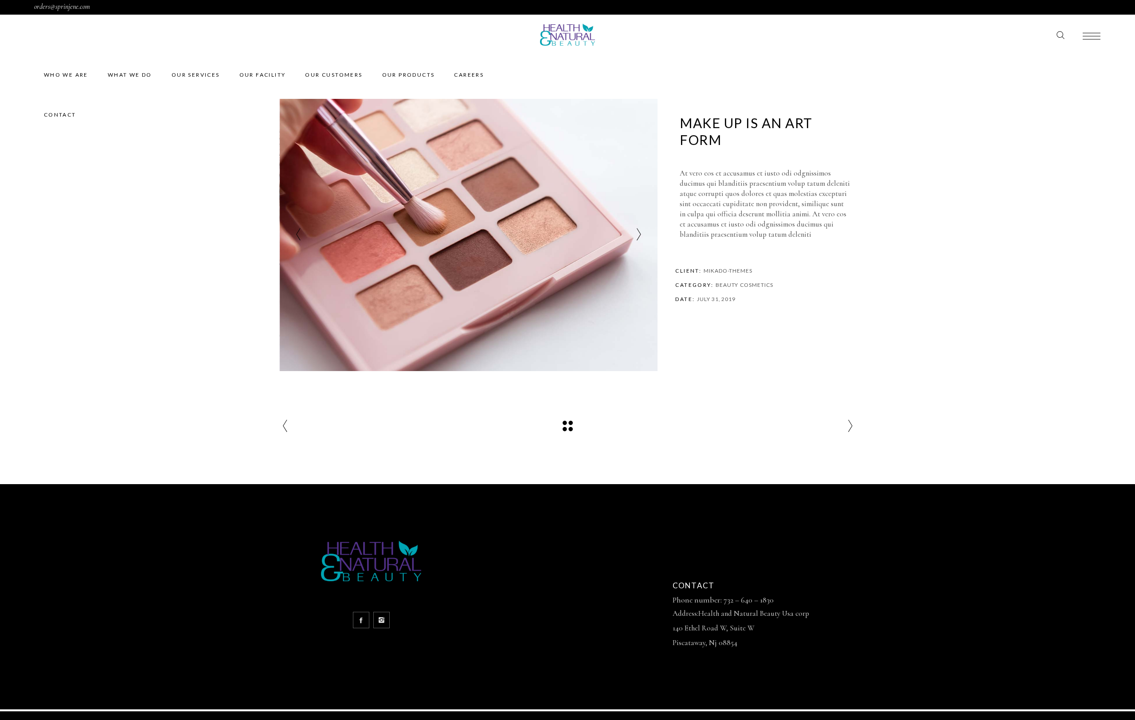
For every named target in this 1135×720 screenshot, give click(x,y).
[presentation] (298, 235)
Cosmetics (756, 285)
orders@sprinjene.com (62, 6)
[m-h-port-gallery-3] (469, 235)
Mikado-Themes (728, 270)
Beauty (727, 285)
